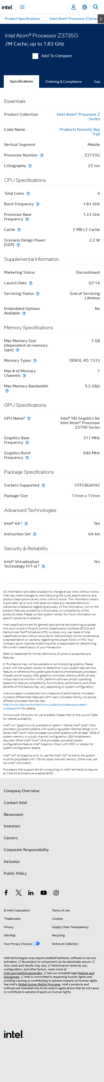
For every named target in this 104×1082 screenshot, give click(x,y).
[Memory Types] (35, 360)
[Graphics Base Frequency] (27, 442)
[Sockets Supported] (43, 485)
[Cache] (19, 229)
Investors (12, 826)
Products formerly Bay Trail (80, 132)
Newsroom (13, 814)
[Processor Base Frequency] (27, 219)
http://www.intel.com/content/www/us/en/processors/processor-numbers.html (45, 706)
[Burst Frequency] (37, 204)
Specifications (21, 81)
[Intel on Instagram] (56, 893)
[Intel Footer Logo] (14, 1033)
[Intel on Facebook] (6, 893)
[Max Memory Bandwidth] (7, 390)
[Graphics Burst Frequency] (27, 457)
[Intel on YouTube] (43, 893)
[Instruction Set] (34, 534)
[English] (84, 7)
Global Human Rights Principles (39, 984)
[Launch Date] (30, 283)
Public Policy (15, 873)
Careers (11, 837)
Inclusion (12, 861)
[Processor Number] (41, 155)
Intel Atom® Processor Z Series (78, 117)
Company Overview (21, 790)
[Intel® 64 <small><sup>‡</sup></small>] (26, 523)
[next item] (101, 18)
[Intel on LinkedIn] (31, 893)
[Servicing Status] (37, 293)
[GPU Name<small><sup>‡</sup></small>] (29, 418)
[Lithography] (30, 166)
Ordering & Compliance (63, 81)
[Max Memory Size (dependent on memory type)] (17, 350)
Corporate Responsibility (26, 849)
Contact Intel (15, 802)
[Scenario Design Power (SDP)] (18, 245)
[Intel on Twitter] (18, 893)
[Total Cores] (28, 193)
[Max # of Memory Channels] (24, 375)
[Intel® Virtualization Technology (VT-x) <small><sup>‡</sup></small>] (43, 566)
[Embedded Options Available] (24, 313)
